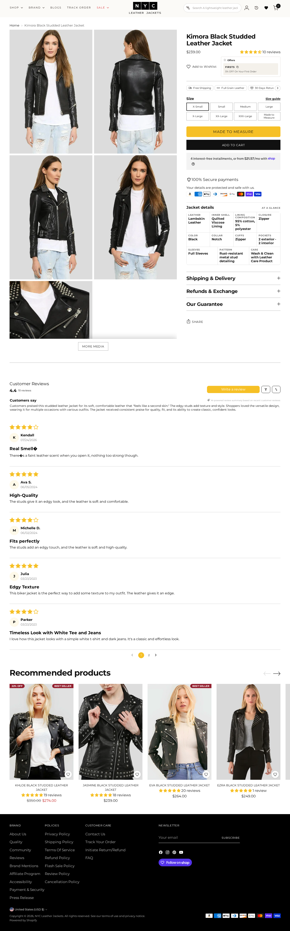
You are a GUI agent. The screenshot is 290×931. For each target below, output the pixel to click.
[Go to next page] (156, 655)
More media (93, 346)
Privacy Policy (57, 834)
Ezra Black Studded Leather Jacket (248, 785)
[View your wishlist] (266, 8)
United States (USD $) (29, 909)
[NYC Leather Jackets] (145, 8)
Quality (16, 842)
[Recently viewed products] (256, 8)
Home (14, 25)
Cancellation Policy (62, 882)
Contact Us (95, 834)
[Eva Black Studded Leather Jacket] (179, 732)
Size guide (273, 98)
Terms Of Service (60, 850)
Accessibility (21, 882)
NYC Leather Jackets (49, 916)
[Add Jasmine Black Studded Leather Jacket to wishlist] (137, 774)
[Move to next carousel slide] (276, 673)
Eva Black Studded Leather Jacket (179, 785)
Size (190, 98)
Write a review (233, 389)
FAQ (89, 858)
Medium (245, 106)
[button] (251, 52)
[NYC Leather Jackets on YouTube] (181, 853)
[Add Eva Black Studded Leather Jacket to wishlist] (206, 774)
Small (221, 106)
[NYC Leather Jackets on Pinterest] (174, 853)
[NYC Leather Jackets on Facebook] (161, 853)
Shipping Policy (59, 842)
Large (269, 106)
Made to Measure (269, 116)
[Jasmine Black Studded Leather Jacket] (110, 732)
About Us (18, 834)
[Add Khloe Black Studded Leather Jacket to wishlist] (68, 774)
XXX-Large (245, 116)
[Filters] (265, 389)
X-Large (198, 116)
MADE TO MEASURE (233, 131)
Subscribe (231, 837)
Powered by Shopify (23, 920)
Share (197, 321)
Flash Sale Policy (60, 866)
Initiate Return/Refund (105, 850)
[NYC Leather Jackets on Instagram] (167, 853)
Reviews (17, 858)
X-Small (198, 106)
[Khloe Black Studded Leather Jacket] (41, 732)
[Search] (188, 8)
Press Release (22, 898)
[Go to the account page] (246, 8)
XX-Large (221, 116)
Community (20, 850)
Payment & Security (27, 890)
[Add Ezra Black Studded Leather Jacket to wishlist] (275, 774)
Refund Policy (57, 858)
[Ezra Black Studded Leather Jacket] (248, 732)
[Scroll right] (277, 88)
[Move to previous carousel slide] (267, 673)
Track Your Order (100, 842)
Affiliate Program (25, 874)
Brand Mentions (24, 866)
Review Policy (57, 874)
